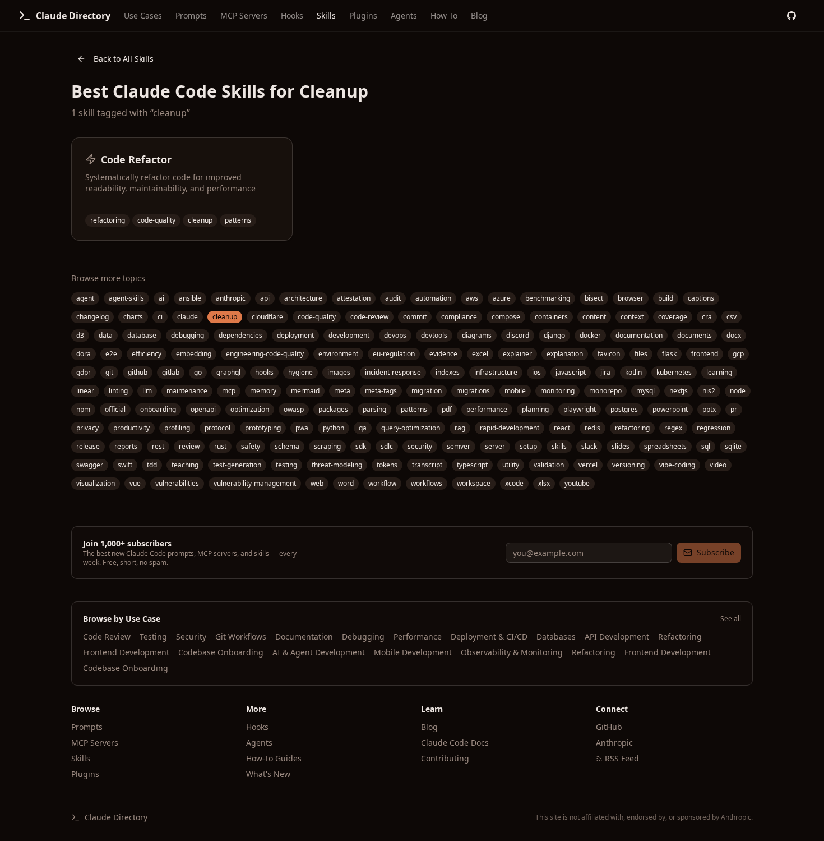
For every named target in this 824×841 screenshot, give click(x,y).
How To (443, 15)
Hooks (292, 15)
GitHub (609, 726)
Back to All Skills (124, 58)
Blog (479, 15)
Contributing (445, 758)
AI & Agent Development (318, 652)
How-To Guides (274, 758)
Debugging (363, 636)
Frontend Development (126, 652)
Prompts (191, 15)
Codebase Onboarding (220, 652)
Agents (404, 15)
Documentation (304, 636)
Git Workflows (240, 636)
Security (191, 636)
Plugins (363, 15)
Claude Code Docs (455, 742)
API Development (617, 636)
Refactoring (680, 636)
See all (730, 618)
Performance (418, 636)
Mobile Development (413, 652)
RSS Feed (622, 758)
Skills (326, 15)
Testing (153, 636)
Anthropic (614, 742)
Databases (556, 636)
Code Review (107, 636)
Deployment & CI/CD (489, 636)
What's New (268, 774)
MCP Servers (243, 15)
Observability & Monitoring (512, 652)
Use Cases (143, 15)
